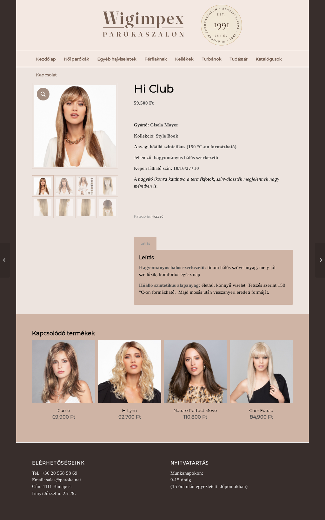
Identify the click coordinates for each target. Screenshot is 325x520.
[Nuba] (5, 260)
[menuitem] (46, 59)
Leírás (145, 243)
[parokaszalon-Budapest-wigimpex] (162, 25)
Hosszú (157, 216)
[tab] (145, 243)
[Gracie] (320, 260)
